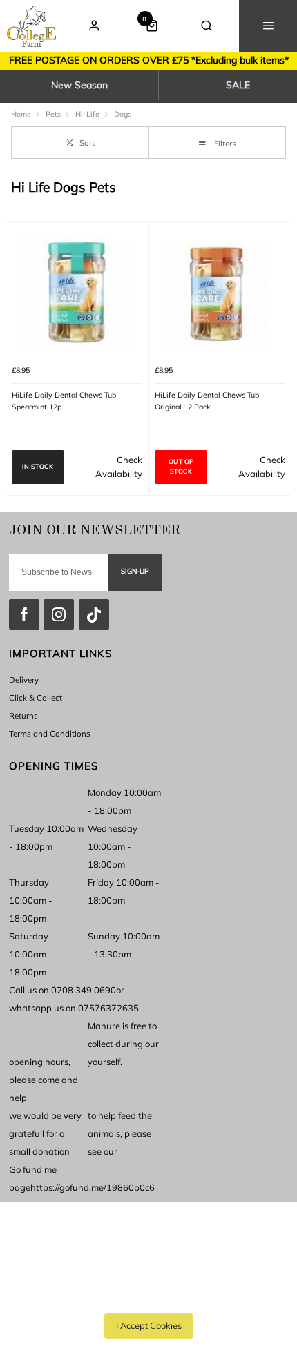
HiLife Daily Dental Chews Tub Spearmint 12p (64, 400)
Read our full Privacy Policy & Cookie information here (148, 1295)
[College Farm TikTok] (94, 614)
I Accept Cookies (149, 1325)
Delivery (24, 679)
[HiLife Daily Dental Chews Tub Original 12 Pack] (220, 292)
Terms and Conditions (49, 733)
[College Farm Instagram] (59, 614)
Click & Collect (35, 697)
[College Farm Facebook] (24, 614)
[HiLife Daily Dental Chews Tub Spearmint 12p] (77, 292)
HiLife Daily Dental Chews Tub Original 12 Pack (207, 400)
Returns (23, 715)
